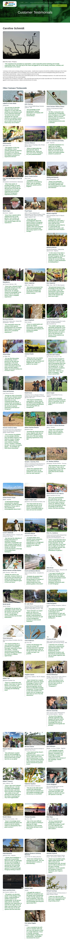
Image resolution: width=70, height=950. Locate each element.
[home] (10, 4)
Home (22, 2)
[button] (26, 2)
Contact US (63, 2)
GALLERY (57, 2)
